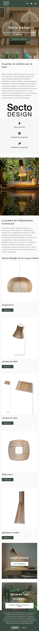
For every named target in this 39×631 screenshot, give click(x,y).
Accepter (15, 627)
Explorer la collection (19, 39)
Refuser (24, 627)
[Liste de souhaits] (27, 3)
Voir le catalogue (19, 564)
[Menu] (35, 4)
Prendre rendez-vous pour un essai (19, 605)
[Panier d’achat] (31, 3)
